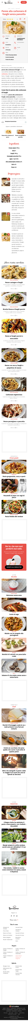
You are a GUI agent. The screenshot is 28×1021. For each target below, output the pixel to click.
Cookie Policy (21, 1012)
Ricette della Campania (6, 972)
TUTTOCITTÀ (15, 1009)
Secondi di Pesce (20, 933)
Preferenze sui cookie (12, 1014)
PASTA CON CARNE (14, 363)
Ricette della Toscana (19, 974)
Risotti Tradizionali (7, 939)
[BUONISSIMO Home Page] (9, 2)
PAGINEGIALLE (13, 1008)
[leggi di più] (25, 122)
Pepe (12, 167)
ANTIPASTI (14, 652)
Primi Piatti (6, 931)
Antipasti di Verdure (6, 928)
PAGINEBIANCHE (9, 1009)
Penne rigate (12, 148)
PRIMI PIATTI (18, 8)
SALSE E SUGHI (14, 593)
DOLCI (14, 673)
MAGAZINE (14, 820)
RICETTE (13, 8)
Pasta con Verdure (7, 935)
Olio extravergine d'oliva (13, 161)
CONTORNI (14, 612)
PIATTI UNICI (14, 631)
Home (9, 8)
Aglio (11, 159)
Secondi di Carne (20, 935)
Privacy (16, 1012)
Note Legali (11, 1012)
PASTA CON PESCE (14, 333)
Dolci (17, 941)
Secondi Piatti (19, 927)
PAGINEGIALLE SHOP (21, 1008)
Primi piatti (14, 457)
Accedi (23, 2)
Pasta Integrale (7, 937)
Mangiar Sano (6, 966)
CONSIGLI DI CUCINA (14, 723)
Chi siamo (5, 1012)
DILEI (20, 1009)
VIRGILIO (8, 1008)
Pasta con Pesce (7, 933)
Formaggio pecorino (12, 156)
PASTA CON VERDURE (14, 280)
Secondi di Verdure (18, 930)
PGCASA (4, 1009)
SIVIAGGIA (24, 1009)
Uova (13, 150)
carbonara (5, 74)
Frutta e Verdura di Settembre (20, 953)
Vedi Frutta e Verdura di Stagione (19, 957)
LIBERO (4, 1008)
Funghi (12, 153)
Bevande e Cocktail (18, 938)
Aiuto (19, 1014)
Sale (13, 164)
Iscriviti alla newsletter (14, 567)
